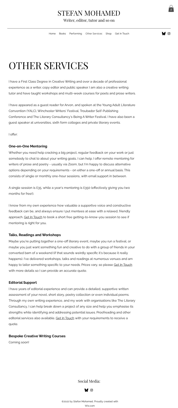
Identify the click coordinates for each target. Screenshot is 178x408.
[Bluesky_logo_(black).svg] (163, 33)
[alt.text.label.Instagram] (169, 33)
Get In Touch (33, 217)
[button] (171, 8)
